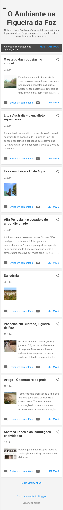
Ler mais (53, 102)
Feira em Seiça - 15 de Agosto (26, 171)
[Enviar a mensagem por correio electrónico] (38, 103)
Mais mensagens (31, 483)
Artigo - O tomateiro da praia (25, 380)
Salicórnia (11, 276)
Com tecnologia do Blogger (31, 496)
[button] (57, 59)
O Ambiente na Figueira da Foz (31, 18)
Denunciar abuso (31, 502)
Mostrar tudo (49, 46)
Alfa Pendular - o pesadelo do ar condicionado (26, 221)
